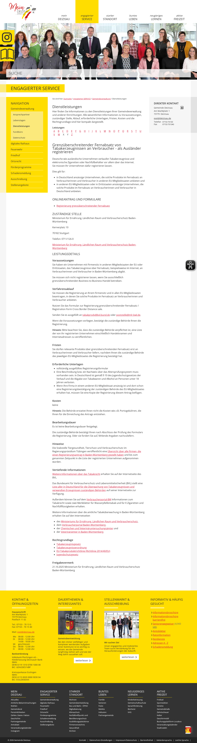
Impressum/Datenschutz (126, 740)
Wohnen (73, 699)
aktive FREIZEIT (179, 17)
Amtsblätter (159, 631)
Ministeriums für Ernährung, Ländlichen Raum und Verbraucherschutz (99, 521)
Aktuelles (15, 699)
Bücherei (131, 709)
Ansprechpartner (21, 114)
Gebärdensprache (164, 740)
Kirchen (72, 731)
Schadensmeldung (21, 173)
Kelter (159, 715)
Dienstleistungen (21, 126)
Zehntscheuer (163, 712)
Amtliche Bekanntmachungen (23, 703)
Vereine (160, 706)
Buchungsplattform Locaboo (169, 721)
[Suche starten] (185, 73)
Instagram (15, 731)
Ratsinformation (161, 635)
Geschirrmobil (163, 718)
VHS (129, 712)
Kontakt (82, 740)
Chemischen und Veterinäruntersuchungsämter (87, 528)
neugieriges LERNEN (156, 17)
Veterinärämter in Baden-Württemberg (82, 531)
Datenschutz (19, 137)
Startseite (22, 14)
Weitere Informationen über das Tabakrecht (76, 474)
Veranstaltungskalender (21, 728)
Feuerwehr (16, 149)
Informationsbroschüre (165, 612)
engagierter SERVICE (87, 17)
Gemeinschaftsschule (137, 703)
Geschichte (15, 718)
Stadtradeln (162, 728)
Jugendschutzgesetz (67, 554)
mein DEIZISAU (64, 17)
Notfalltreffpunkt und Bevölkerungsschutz (78, 717)
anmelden (188, 31)
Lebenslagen (19, 120)
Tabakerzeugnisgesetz (69, 544)
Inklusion (102, 712)
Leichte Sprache (182, 740)
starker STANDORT (110, 17)
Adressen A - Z (160, 643)
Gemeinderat (16, 709)
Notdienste (159, 639)
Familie (101, 699)
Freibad (160, 699)
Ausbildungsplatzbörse (79, 721)
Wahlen (14, 706)
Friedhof (15, 155)
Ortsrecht (16, 161)
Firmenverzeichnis (77, 724)
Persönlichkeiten (18, 712)
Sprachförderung (135, 706)
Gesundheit (74, 728)
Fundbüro (18, 132)
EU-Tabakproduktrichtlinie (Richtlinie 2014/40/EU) (83, 551)
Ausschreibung (19, 179)
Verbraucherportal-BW (99, 499)
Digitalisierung (75, 709)
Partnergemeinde (18, 721)
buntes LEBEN (133, 17)
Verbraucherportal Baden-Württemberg (84, 525)
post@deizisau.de (162, 118)
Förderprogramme (21, 167)
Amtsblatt (15, 724)
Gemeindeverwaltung (22, 108)
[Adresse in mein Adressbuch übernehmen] (182, 108)
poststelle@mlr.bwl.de (128, 315)
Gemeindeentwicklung (78, 703)
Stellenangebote (20, 185)
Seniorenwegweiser (163, 623)
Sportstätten (162, 703)
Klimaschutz (74, 712)
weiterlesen (82, 660)
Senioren (102, 703)
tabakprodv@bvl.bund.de (96, 315)
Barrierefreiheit (146, 740)
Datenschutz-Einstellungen (100, 740)
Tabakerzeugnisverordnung (72, 547)
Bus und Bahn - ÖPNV (78, 706)
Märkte (101, 709)
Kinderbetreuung (135, 699)
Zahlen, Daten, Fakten (20, 715)
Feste (100, 706)
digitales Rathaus (20, 143)
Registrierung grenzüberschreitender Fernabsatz (83, 205)
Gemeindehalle (163, 709)
